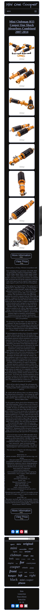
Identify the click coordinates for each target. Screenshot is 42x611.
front (13, 571)
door (21, 552)
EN (20, 602)
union (28, 552)
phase (21, 583)
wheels (25, 567)
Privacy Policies (21, 596)
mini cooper (26, 579)
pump (32, 568)
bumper (12, 575)
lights (15, 552)
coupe (25, 555)
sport (12, 544)
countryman (31, 563)
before (17, 559)
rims (31, 556)
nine (25, 576)
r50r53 (20, 572)
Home (21, 591)
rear (31, 548)
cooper (15, 567)
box (17, 563)
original (28, 543)
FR (23, 602)
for (22, 562)
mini (13, 548)
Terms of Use (22, 599)
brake (23, 559)
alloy (33, 559)
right (32, 575)
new (19, 544)
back (11, 558)
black (14, 579)
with (28, 559)
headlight (31, 572)
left (20, 575)
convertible (22, 549)
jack (26, 572)
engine (11, 563)
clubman (15, 555)
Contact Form (22, 594)
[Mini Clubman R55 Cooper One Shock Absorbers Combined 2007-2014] (22, 49)
